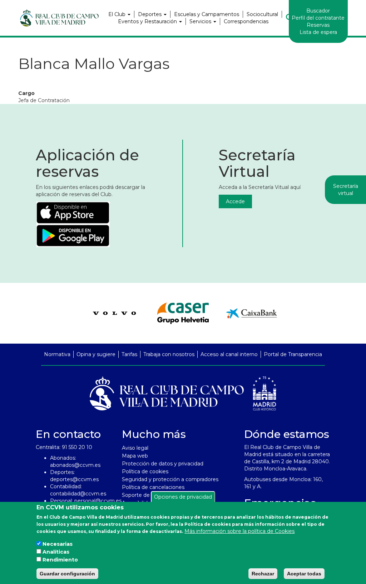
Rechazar (263, 573)
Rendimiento (60, 559)
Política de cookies (145, 471)
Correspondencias (246, 21)
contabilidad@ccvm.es (78, 493)
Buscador (318, 11)
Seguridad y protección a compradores (170, 479)
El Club (117, 14)
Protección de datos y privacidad (162, 463)
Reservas (318, 25)
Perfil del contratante (318, 18)
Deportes (150, 14)
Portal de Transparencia (293, 354)
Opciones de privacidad (183, 497)
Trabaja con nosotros (168, 354)
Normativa (57, 354)
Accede (235, 201)
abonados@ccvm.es (75, 465)
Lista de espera (318, 32)
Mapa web (135, 456)
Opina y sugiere (95, 354)
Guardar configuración (67, 573)
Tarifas (129, 354)
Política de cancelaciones (153, 487)
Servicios (201, 21)
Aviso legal (135, 448)
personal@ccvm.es (98, 501)
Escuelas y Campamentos (206, 14)
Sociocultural (262, 14)
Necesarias (58, 544)
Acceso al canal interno (229, 354)
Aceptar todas (304, 573)
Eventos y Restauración (148, 21)
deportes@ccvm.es (74, 479)
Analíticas (56, 552)
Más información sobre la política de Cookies (239, 531)
